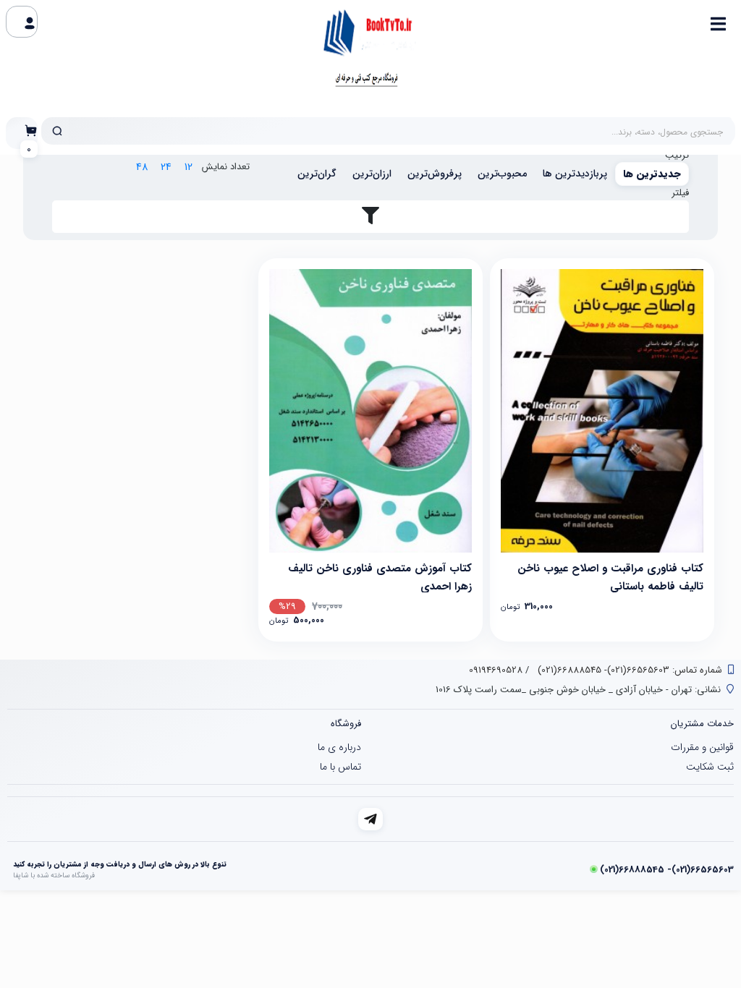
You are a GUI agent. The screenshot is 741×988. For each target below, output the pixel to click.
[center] (57, 131)
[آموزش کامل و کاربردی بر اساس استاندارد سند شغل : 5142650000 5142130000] (370, 411)
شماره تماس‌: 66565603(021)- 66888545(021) (628, 670)
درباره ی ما (339, 747)
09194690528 (495, 670)
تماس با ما (340, 767)
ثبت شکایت (710, 767)
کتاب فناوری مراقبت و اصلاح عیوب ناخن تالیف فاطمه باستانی (610, 576)
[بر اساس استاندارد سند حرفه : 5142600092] (602, 411)
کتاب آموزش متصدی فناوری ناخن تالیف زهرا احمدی (380, 576)
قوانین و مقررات (702, 747)
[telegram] (371, 819)
